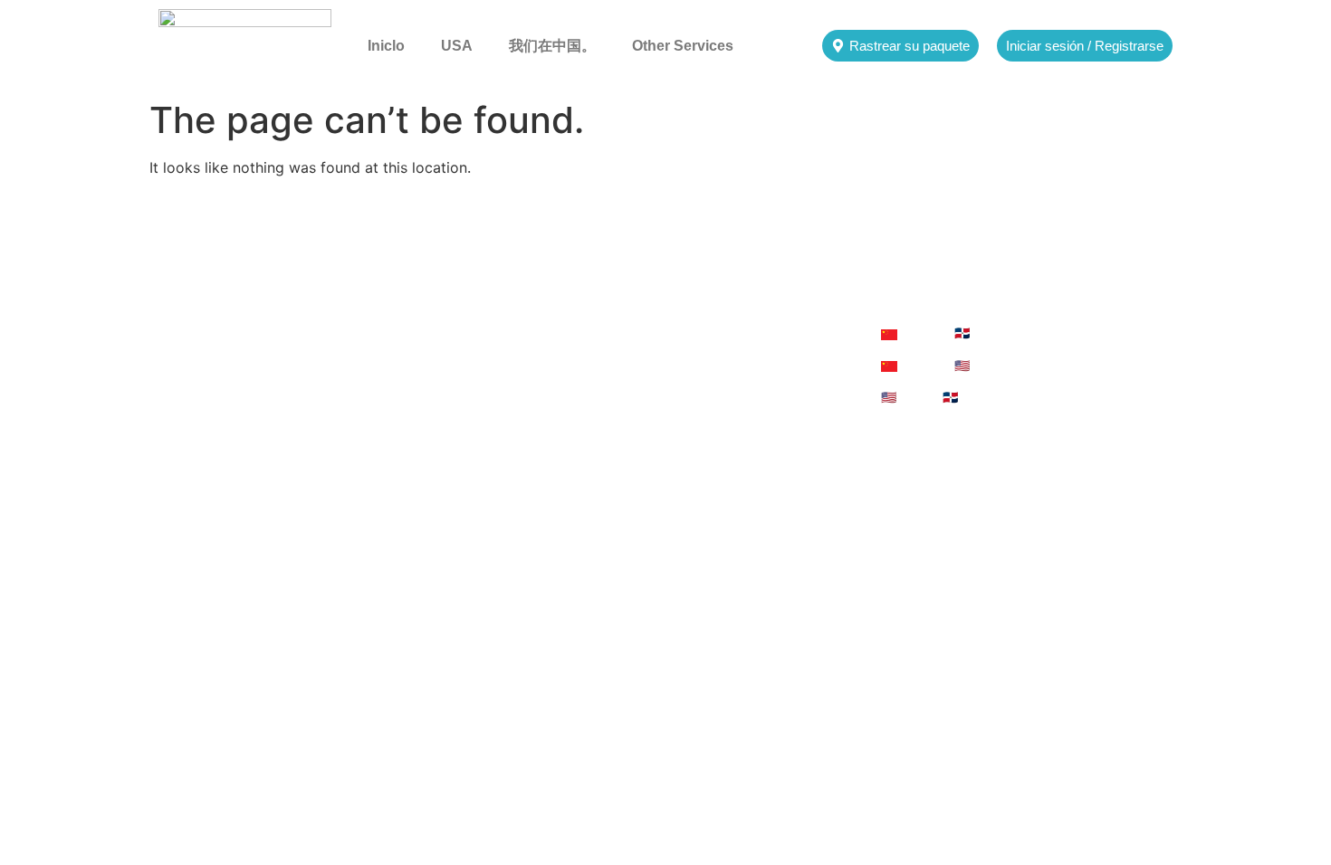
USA (457, 45)
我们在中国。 (552, 45)
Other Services (682, 45)
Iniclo (386, 45)
